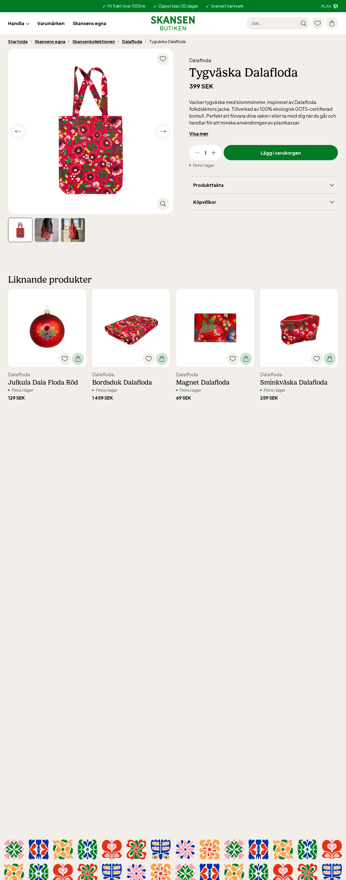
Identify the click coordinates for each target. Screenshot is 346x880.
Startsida (18, 41)
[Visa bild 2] (73, 230)
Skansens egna (50, 41)
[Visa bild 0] (20, 230)
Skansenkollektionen (93, 41)
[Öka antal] (213, 152)
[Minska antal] (197, 152)
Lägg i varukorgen (281, 153)
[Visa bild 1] (46, 230)
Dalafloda (132, 41)
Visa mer (198, 133)
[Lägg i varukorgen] (78, 359)
